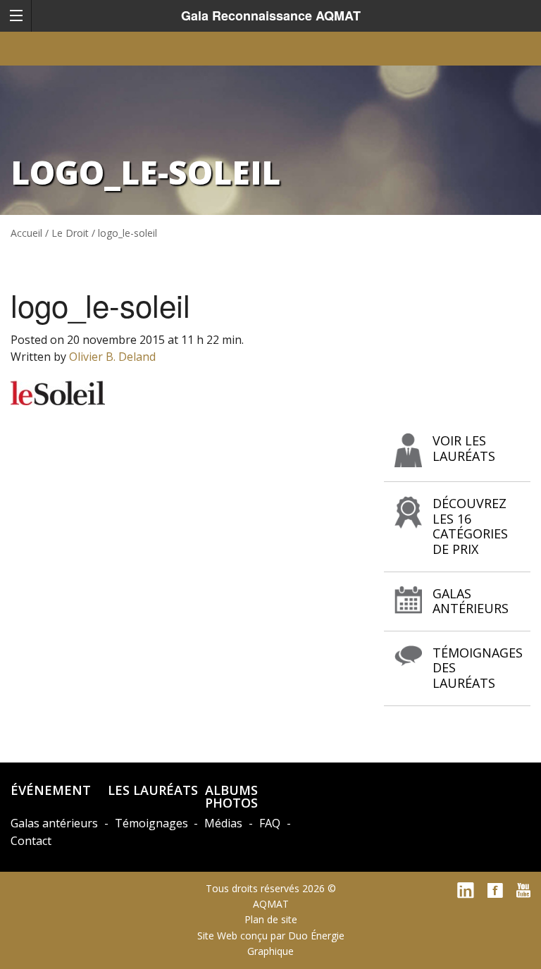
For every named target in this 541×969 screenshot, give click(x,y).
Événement (51, 790)
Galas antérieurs (54, 823)
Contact (31, 840)
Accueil (26, 233)
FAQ (269, 823)
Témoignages (151, 823)
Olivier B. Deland (112, 356)
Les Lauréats (153, 790)
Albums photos (231, 796)
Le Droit (70, 233)
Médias (223, 823)
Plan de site (270, 919)
